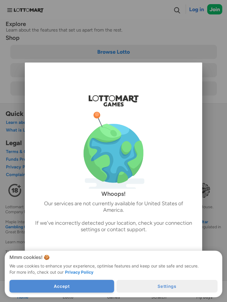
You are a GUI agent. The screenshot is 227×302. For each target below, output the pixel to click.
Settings (167, 286)
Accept (61, 286)
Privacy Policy (79, 272)
